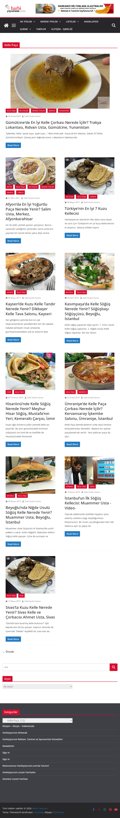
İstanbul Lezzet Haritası (15, 778)
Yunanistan (64, 111)
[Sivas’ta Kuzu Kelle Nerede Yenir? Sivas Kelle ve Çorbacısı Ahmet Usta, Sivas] (30, 575)
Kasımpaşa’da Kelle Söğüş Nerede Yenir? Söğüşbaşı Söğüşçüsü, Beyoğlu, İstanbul (87, 311)
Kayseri (10, 292)
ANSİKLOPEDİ (91, 21)
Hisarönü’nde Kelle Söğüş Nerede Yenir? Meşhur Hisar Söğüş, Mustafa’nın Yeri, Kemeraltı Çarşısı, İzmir (30, 411)
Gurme (24, 29)
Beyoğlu (69, 292)
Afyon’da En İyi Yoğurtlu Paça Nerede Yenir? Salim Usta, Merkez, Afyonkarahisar (28, 211)
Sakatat (52, 111)
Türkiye (20, 192)
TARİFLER (41, 29)
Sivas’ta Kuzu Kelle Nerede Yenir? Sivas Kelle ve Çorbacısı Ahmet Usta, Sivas (30, 612)
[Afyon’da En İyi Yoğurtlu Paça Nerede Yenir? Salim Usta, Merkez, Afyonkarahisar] (30, 171)
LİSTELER (71, 21)
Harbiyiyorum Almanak (14, 732)
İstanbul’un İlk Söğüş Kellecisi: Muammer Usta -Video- (88, 502)
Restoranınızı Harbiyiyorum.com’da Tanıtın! (25, 765)
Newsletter (8, 745)
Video (92, 486)
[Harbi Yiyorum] (6, 25)
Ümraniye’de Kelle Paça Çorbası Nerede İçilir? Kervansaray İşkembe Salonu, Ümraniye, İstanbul (89, 411)
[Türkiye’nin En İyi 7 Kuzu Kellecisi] (89, 176)
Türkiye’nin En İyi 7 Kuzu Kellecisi (86, 211)
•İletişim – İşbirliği (61, 29)
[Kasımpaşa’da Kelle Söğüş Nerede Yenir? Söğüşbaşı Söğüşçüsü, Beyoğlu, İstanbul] (89, 271)
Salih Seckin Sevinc (32, 116)
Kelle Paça (11, 111)
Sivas (21, 595)
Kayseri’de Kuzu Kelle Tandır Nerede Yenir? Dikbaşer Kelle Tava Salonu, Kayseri (30, 308)
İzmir (9, 392)
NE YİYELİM (26, 21)
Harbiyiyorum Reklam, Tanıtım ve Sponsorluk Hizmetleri (32, 739)
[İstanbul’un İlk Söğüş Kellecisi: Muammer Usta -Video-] (89, 470)
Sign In (6, 752)
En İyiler (69, 197)
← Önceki (8, 651)
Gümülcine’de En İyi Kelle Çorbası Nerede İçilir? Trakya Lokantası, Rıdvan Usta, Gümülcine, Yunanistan (53, 125)
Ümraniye (83, 392)
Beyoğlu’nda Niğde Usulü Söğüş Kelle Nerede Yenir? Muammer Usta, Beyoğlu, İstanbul (29, 515)
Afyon (9, 187)
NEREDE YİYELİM (49, 21)
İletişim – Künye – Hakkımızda (18, 726)
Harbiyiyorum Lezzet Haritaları (19, 772)
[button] (33, 21)
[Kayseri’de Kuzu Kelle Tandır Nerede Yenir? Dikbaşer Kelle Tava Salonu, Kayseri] (30, 271)
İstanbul (69, 486)
